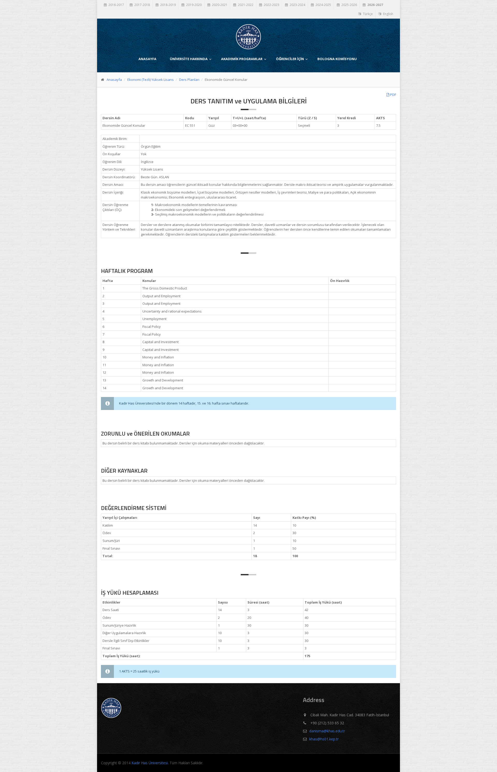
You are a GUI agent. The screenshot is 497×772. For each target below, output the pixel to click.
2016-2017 (116, 5)
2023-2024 (297, 5)
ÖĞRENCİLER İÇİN (290, 58)
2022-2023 (271, 5)
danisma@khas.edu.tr (327, 730)
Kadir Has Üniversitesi (149, 762)
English (387, 14)
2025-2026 (349, 5)
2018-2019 (167, 5)
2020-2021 (219, 5)
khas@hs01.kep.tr (324, 738)
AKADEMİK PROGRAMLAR (241, 58)
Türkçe (367, 14)
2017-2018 (142, 5)
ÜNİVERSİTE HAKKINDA (189, 58)
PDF (392, 94)
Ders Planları (189, 79)
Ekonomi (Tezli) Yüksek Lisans (150, 79)
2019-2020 (193, 5)
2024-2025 (323, 5)
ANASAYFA (147, 58)
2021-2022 (245, 5)
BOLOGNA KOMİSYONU (337, 58)
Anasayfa (114, 79)
